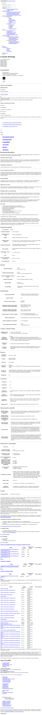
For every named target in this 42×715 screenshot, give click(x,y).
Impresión (11, 26)
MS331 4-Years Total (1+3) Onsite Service (8, 602)
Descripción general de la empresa (8, 678)
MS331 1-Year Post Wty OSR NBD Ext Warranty (9, 611)
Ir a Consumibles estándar (4, 534)
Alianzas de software (12, 28)
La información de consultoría (8, 692)
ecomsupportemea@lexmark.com (9, 671)
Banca (10, 17)
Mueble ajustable (3, 619)
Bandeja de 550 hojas (4, 622)
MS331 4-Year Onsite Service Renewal (7, 615)
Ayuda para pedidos (6, 662)
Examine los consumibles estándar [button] (6, 571)
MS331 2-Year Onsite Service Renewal (7, 606)
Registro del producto (13, 38)
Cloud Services (11, 24)
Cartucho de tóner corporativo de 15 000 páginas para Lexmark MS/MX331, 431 (10, 554)
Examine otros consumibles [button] (5, 561)
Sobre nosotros (5, 677)
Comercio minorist (12, 22)
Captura (10, 27)
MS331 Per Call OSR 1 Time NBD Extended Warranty (10, 613)
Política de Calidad (6, 703)
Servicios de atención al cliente (12, 34)
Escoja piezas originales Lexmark (13, 13)
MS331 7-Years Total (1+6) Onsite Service (8, 590)
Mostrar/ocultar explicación (5, 517)
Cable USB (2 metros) (4, 588)
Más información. (13, 532)
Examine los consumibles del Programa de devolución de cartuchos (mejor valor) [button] (15, 544)
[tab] (22, 137)
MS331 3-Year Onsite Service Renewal (7, 617)
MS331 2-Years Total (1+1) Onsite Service (8, 592)
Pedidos (8, 50)
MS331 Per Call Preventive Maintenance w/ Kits (9, 621)
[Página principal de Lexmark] (11, 0)
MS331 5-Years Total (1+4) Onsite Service (8, 600)
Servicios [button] (4, 29)
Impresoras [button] (4, 8)
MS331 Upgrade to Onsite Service (7, 594)
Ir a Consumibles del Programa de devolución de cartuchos (10, 526)
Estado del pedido (6, 663)
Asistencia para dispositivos (14, 37)
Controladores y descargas (13, 41)
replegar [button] (1, 559)
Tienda (4, 46)
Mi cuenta (8, 48)
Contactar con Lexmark (7, 680)
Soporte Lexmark (19, 674)
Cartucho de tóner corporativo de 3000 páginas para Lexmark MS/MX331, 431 (9, 556)
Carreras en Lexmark (6, 679)
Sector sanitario (11, 19)
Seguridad (11, 25)
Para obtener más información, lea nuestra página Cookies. (14, 711)
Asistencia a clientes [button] (6, 35)
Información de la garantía (11, 32)
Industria (10, 21)
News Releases (5, 686)
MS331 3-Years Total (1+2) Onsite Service (8, 604)
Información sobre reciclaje (7, 664)
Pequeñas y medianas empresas (12, 9)
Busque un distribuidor (6, 681)
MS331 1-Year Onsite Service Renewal (7, 608)
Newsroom (4, 693)
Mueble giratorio (3, 596)
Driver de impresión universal (14, 42)
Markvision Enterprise (13, 43)
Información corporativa (7, 702)
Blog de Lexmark (6, 690)
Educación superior (12, 20)
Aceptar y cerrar (3, 713)
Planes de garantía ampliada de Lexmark (14, 14)
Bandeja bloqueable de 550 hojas (6, 623)
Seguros (10, 18)
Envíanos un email (6, 665)
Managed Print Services (11, 30)
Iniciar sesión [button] (5, 47)
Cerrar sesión (9, 51)
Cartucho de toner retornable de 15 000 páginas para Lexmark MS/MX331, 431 (10, 550)
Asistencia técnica (6, 685)
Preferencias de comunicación (8, 688)
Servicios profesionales (11, 33)
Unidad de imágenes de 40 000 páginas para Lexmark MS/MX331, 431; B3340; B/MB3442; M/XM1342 (10, 566)
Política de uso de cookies (7, 704)
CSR (3, 691)
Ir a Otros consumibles (4, 542)
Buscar (4, 4)
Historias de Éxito (6, 687)
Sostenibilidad (5, 684)
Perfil (8, 49)
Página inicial (5, 53)
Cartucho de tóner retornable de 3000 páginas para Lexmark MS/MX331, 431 (9, 552)
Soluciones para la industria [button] (7, 15)
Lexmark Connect (6, 683)
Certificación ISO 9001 (7, 705)
